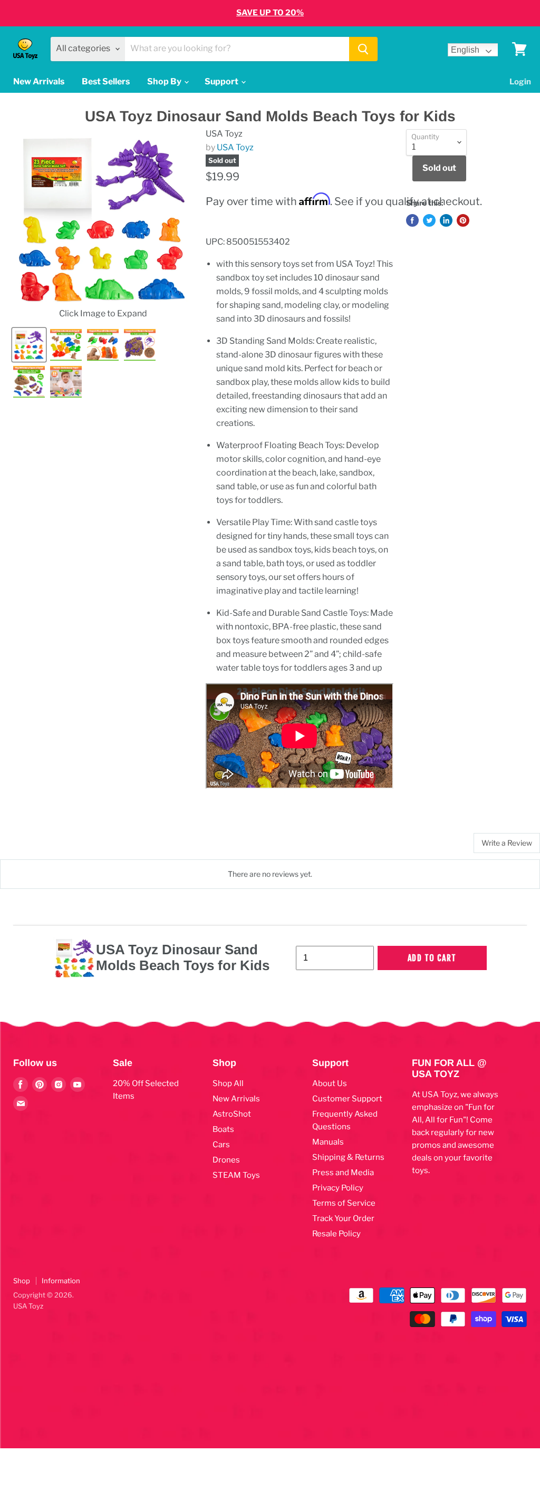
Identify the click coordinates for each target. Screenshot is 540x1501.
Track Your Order (343, 1218)
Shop (21, 1280)
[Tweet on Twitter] (429, 220)
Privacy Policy (337, 1188)
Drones (226, 1160)
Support (222, 81)
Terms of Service (343, 1203)
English (465, 49)
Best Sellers (106, 81)
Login (520, 81)
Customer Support (347, 1098)
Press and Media (343, 1172)
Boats (223, 1129)
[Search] (363, 49)
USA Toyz (235, 147)
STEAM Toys (236, 1175)
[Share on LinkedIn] (446, 220)
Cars (221, 1144)
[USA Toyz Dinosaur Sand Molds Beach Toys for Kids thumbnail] (29, 345)
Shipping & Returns (348, 1157)
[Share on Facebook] (412, 220)
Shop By (165, 81)
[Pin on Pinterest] (463, 220)
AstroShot (232, 1114)
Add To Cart (432, 958)
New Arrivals (38, 81)
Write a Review (506, 842)
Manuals (328, 1142)
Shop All (228, 1083)
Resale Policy (336, 1233)
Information (61, 1280)
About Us (329, 1083)
